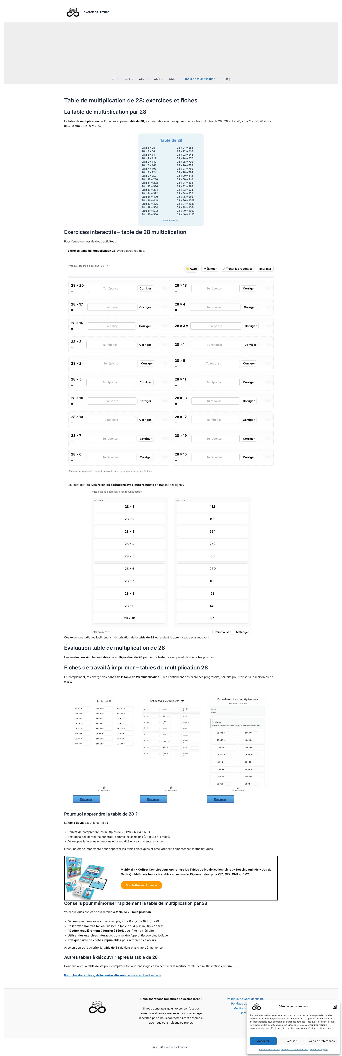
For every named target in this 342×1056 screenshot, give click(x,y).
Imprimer (265, 268)
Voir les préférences (322, 1041)
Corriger (145, 288)
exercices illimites (96, 12)
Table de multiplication (200, 79)
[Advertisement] (171, 47)
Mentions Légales (319, 1049)
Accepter (263, 1041)
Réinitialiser (222, 632)
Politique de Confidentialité (294, 1049)
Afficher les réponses (238, 268)
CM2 (172, 79)
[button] (335, 1006)
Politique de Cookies (269, 1049)
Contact (245, 1013)
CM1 (157, 79)
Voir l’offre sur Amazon (141, 885)
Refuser (291, 1041)
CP (113, 79)
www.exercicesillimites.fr (112, 975)
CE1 (127, 79)
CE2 (142, 79)
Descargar (86, 799)
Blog (227, 79)
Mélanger (210, 268)
